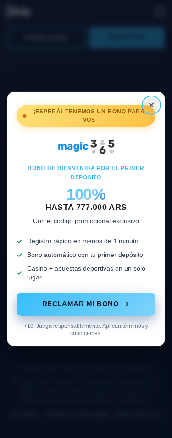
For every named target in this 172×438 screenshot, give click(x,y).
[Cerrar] (151, 105)
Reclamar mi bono (80, 304)
